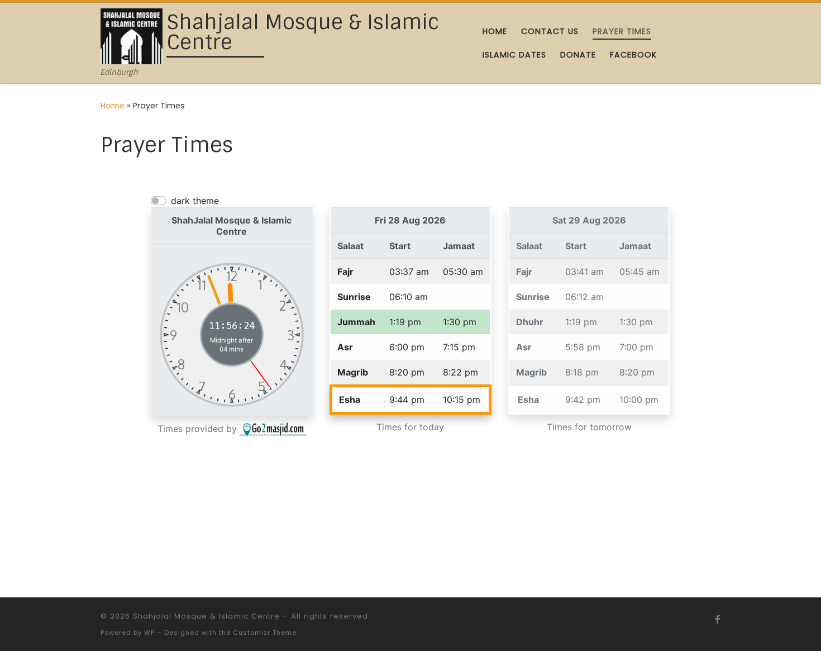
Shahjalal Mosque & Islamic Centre (206, 616)
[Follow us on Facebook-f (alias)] (717, 619)
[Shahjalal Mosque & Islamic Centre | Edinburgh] (132, 35)
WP (149, 632)
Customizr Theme (265, 632)
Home (113, 105)
